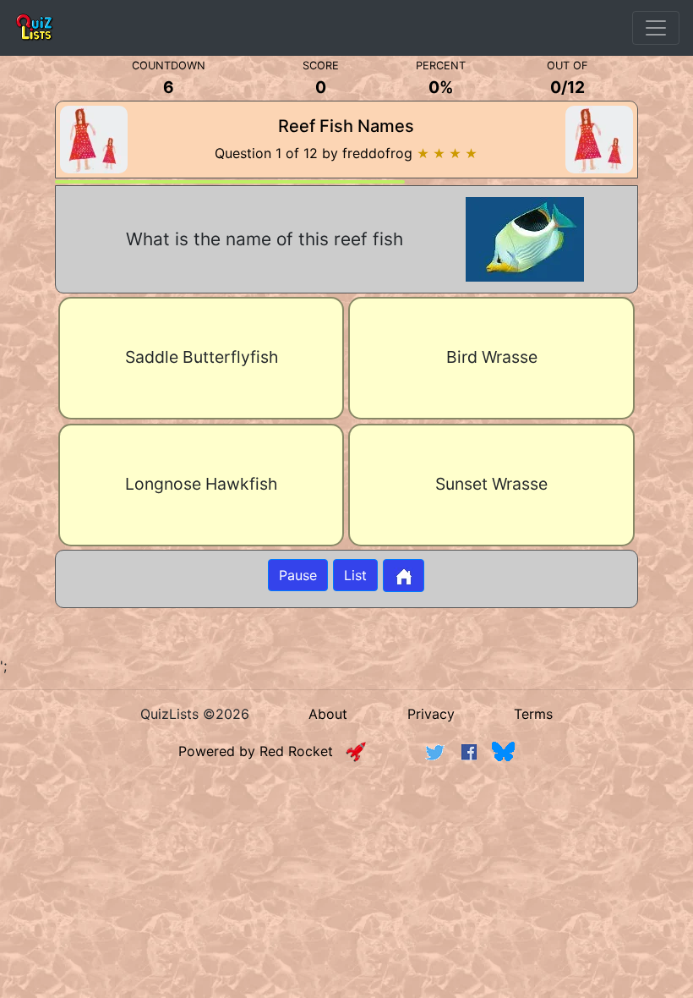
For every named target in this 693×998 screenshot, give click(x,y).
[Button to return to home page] (403, 575)
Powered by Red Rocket (262, 751)
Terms (533, 713)
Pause (298, 575)
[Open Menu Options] (655, 28)
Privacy (431, 713)
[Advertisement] (346, 821)
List (355, 575)
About (327, 713)
